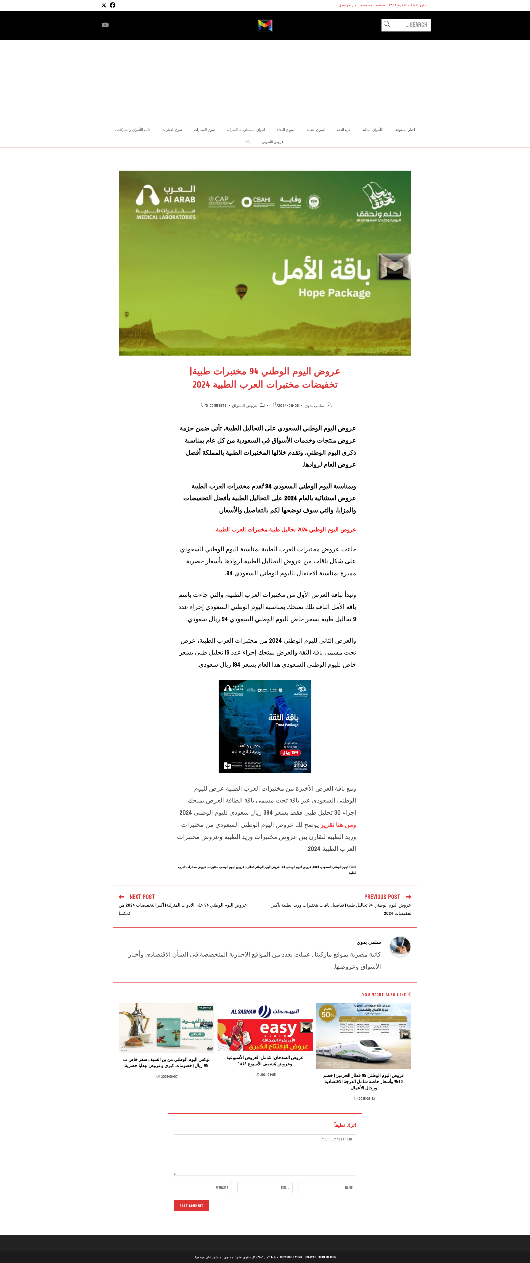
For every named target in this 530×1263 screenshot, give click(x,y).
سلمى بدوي (314, 405)
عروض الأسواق (244, 405)
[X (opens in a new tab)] (103, 5)
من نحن (351, 5)
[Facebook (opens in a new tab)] (111, 5)
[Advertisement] (265, 81)
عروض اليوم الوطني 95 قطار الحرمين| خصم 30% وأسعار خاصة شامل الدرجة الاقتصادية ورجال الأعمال (363, 1081)
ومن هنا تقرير (338, 824)
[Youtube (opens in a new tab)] (105, 25)
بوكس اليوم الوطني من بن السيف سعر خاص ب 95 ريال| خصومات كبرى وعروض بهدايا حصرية (166, 1062)
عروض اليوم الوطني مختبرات (226, 867)
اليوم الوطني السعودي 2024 (330, 867)
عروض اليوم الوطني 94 (296, 867)
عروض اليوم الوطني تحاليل (263, 867)
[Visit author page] (400, 946)
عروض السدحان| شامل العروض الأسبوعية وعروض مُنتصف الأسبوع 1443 (265, 1060)
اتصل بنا (340, 5)
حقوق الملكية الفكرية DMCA (407, 5)
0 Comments (216, 405)
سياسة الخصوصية (372, 5)
